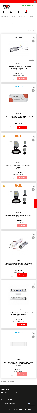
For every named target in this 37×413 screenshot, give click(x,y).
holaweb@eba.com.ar (9, 403)
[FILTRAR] (35, 206)
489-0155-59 (18, 216)
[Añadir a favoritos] (33, 38)
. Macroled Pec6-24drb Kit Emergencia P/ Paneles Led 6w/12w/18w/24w (18, 116)
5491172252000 (7, 399)
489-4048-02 (18, 365)
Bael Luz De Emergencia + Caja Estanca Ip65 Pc (18, 215)
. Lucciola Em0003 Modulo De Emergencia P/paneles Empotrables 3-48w (18, 67)
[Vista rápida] (33, 41)
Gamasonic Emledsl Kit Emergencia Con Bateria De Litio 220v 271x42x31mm (18, 313)
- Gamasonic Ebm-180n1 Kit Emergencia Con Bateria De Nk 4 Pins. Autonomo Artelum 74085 (18, 263)
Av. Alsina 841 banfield (9, 396)
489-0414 (18, 315)
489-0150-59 (18, 168)
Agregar (23, 78)
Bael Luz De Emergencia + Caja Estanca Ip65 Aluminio (19, 166)
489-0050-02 (18, 119)
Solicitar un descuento (28, 5)
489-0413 (18, 266)
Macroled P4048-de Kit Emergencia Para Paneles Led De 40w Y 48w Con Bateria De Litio (18, 363)
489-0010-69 (18, 69)
